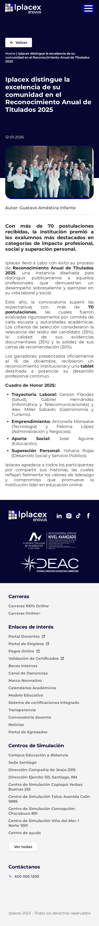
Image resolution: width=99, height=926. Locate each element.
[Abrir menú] (88, 8)
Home (10, 53)
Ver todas (23, 846)
